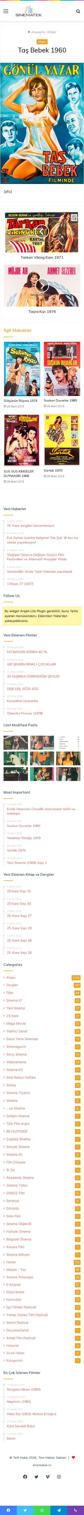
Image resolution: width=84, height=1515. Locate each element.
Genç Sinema (16, 1054)
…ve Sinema (15, 1108)
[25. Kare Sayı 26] (16, 774)
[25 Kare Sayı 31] (16, 742)
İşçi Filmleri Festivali (21, 1307)
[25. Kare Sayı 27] (16, 758)
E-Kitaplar (13, 1284)
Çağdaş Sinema (18, 1139)
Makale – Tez (16, 1269)
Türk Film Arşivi (17, 1124)
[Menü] (6, 12)
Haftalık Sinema (18, 1231)
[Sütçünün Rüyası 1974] (22, 369)
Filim (9, 993)
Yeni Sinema (15, 1008)
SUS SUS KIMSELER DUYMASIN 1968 (19, 473)
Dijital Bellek (15, 1292)
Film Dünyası (15, 1162)
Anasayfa (37, 32)
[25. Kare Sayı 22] (68, 774)
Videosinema (16, 1062)
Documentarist (17, 1330)
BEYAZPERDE (17, 1131)
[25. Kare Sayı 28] (68, 758)
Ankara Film (15, 1247)
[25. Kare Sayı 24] (42, 774)
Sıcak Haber (15, 1353)
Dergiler (12, 985)
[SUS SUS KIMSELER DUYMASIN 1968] (22, 440)
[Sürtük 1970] (62, 439)
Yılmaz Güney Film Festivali (27, 1315)
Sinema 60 (14, 1154)
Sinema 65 (14, 1070)
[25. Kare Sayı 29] (42, 758)
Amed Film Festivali (20, 1338)
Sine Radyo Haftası (21, 1077)
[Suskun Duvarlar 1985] (62, 369)
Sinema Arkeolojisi (19, 1277)
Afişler (51, 32)
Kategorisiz (14, 1360)
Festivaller (13, 1299)
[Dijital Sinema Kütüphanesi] (27, 11)
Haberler (12, 1345)
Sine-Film (13, 1216)
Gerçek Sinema (18, 1147)
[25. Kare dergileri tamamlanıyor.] (68, 742)
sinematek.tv (42, 1465)
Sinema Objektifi (18, 1224)
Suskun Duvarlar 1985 (60, 400)
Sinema (12, 1100)
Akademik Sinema (20, 1178)
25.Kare (12, 1016)
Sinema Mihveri (18, 1255)
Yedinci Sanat (16, 1031)
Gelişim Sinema (17, 1116)
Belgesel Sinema (18, 1239)
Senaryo (12, 1201)
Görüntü (12, 1208)
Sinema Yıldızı (17, 1185)
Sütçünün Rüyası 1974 (20, 401)
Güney (11, 1085)
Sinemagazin (16, 1047)
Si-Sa (10, 1170)
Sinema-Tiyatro (18, 1093)
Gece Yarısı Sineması (22, 1039)
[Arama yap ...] (78, 12)
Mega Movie (16, 1023)
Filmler (11, 1262)
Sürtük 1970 (53, 470)
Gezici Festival (17, 1322)
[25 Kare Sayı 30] (42, 742)
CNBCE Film (15, 1193)
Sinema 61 (14, 1000)
